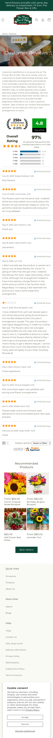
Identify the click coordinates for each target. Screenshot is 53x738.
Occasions (11, 576)
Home (4, 34)
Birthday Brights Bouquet (36, 503)
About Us (10, 589)
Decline (25, 724)
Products (10, 582)
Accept (25, 717)
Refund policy (12, 662)
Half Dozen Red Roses (12, 538)
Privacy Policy (33, 710)
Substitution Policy (15, 669)
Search (9, 606)
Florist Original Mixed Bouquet (12, 503)
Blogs (8, 613)
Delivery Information (16, 650)
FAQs (8, 630)
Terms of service (14, 675)
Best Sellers (26, 549)
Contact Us (11, 637)
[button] (36, 20)
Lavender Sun (34, 537)
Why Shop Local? (14, 643)
